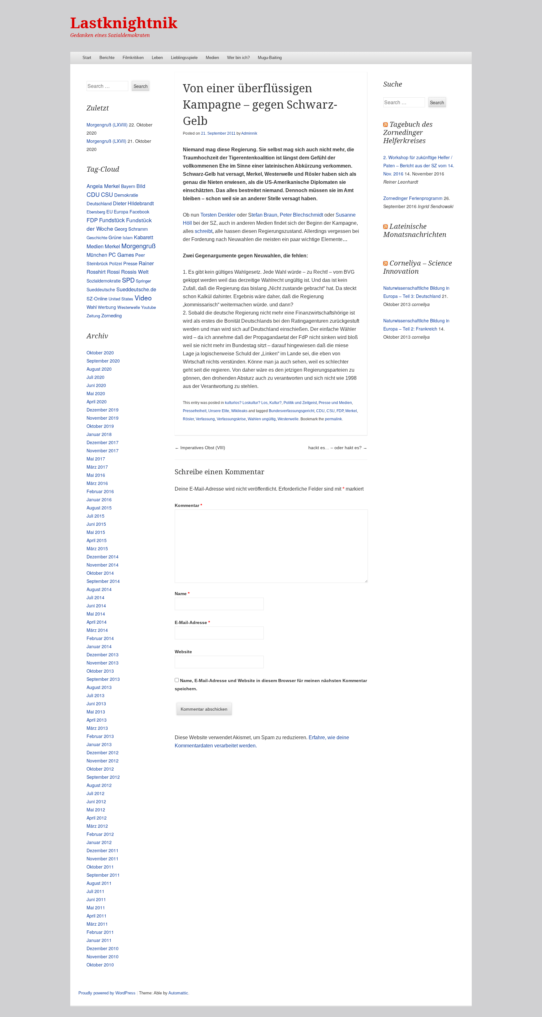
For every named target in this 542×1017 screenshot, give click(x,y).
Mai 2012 (96, 809)
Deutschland (99, 203)
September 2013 (103, 679)
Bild (140, 186)
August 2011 (99, 883)
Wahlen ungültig (262, 419)
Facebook (139, 211)
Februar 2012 (100, 834)
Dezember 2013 (103, 654)
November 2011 (103, 858)
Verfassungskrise (231, 419)
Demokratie (126, 194)
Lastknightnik (124, 23)
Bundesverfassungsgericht (291, 411)
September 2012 (103, 777)
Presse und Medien (335, 403)
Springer (143, 281)
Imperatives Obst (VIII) (200, 447)
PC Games (121, 254)
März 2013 (97, 728)
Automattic (178, 993)
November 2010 (103, 956)
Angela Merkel (103, 186)
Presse (130, 263)
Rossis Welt (135, 271)
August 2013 (99, 687)
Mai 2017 (96, 458)
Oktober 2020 (100, 352)
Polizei (115, 263)
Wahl (92, 307)
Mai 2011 (96, 907)
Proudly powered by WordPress (107, 993)
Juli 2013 (95, 695)
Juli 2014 (95, 597)
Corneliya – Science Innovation (417, 267)
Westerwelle (288, 419)
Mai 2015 (96, 532)
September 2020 (103, 361)
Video (143, 297)
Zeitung (93, 316)
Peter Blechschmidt (301, 215)
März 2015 (97, 548)
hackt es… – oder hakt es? (337, 447)
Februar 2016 (100, 491)
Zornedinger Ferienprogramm (413, 198)
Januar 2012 (99, 842)
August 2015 (99, 507)
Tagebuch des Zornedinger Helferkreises (408, 133)
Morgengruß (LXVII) (106, 141)
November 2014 (103, 565)
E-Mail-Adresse (192, 622)
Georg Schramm (131, 228)
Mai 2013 (96, 711)
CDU (320, 411)
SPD (128, 279)
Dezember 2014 (103, 556)
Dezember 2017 (103, 442)
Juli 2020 (95, 377)
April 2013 (97, 720)
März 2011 (97, 924)
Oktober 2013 (100, 671)
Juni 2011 (96, 899)
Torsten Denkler (218, 215)
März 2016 (97, 483)
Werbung (107, 307)
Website (183, 651)
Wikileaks (239, 411)
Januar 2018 (99, 434)
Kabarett (143, 237)
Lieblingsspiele (184, 57)
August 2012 (99, 785)
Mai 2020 (96, 393)
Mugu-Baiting (270, 57)
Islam (128, 237)
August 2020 (99, 369)
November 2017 (103, 450)
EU (109, 211)
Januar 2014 (99, 646)
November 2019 (103, 418)
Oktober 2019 (100, 426)
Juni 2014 (96, 605)
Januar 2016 (99, 499)
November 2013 (103, 662)
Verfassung (205, 419)
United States (121, 299)
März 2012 (97, 826)
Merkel (351, 411)
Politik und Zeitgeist (300, 403)
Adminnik (249, 133)
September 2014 (103, 581)
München (97, 254)
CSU (331, 411)
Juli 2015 (95, 516)
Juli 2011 (95, 891)
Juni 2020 (96, 385)
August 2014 (99, 589)
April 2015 (97, 540)
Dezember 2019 (103, 409)
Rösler (188, 419)
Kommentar (188, 505)
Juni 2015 (96, 524)
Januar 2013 (99, 744)
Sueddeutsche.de (136, 289)
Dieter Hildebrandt (133, 203)
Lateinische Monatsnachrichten (414, 231)
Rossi (113, 271)
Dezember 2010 (103, 948)
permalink (333, 419)
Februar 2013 (100, 736)
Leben (157, 57)
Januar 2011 (99, 940)
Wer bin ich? (238, 57)
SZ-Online (97, 298)
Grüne (115, 237)
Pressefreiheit (194, 411)
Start (86, 57)
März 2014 (97, 630)
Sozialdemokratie (104, 280)
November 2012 (103, 760)
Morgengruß (138, 245)
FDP (340, 411)
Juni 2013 (96, 703)
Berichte (106, 57)
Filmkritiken (133, 57)
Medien (212, 57)
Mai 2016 (96, 475)
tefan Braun (264, 215)
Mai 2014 (96, 614)
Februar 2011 (100, 932)
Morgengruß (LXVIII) (107, 124)
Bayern (128, 186)
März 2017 (97, 467)
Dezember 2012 (103, 752)
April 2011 (97, 915)
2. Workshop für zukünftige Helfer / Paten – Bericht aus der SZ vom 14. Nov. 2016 (418, 165)
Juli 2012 (95, 793)
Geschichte (97, 237)
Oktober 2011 (100, 867)
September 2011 (103, 875)
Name (182, 593)
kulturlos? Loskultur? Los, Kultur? (253, 403)
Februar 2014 (100, 638)
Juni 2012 (96, 801)
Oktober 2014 (100, 573)
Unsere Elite (218, 411)
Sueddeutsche (101, 289)
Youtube (148, 307)
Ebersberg (96, 212)
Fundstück (112, 220)
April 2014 (97, 622)
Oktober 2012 (100, 769)
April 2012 (97, 818)
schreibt (203, 231)
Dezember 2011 (103, 850)
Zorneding (111, 315)
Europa (121, 211)
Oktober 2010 (100, 964)
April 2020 (97, 401)
